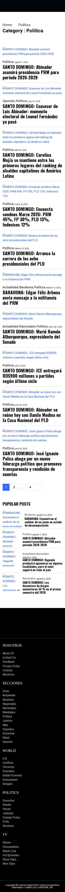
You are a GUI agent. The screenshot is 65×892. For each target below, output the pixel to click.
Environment (10, 779)
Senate (7, 804)
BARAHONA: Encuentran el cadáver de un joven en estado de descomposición (43, 522)
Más (5, 725)
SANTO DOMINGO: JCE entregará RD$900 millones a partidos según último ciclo (32, 376)
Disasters (9, 771)
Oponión (9, 101)
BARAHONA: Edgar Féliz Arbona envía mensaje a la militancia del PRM (31, 297)
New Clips (9, 863)
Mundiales (9, 712)
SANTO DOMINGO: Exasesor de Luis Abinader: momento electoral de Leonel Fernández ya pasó (30, 113)
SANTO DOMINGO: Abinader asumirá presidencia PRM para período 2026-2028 (31, 72)
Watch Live (9, 851)
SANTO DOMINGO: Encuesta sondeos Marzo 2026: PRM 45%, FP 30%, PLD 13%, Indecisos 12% (28, 216)
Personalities (11, 846)
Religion (7, 784)
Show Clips (9, 859)
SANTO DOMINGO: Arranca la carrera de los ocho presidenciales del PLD (29, 258)
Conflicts (8, 762)
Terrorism (8, 767)
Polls (6, 821)
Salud (6, 737)
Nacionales (27, 326)
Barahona (26, 287)
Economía (8, 733)
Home (7, 25)
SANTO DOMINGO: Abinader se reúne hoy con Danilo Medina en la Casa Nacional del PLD (32, 415)
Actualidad (10, 287)
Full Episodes (11, 855)
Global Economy (12, 775)
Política (8, 62)
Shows (7, 842)
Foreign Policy (11, 817)
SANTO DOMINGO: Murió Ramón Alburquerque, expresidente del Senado (31, 337)
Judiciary (8, 813)
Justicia (7, 720)
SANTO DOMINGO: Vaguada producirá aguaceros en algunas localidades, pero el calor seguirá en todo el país (42, 564)
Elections (8, 826)
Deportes (8, 729)
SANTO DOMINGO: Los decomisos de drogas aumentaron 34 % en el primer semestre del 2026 (42, 587)
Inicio (6, 691)
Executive (8, 800)
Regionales (9, 704)
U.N (5, 758)
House (7, 809)
